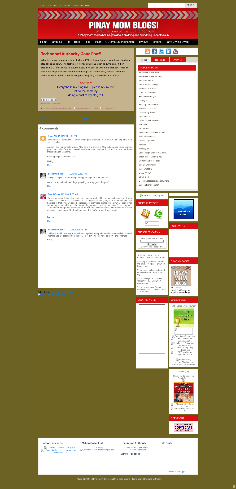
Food (87, 41)
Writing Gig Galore (147, 141)
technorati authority (50, 103)
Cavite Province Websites (183, 364)
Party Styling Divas (177, 41)
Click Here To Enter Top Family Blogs (183, 377)
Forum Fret (144, 125)
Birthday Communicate (149, 104)
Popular (143, 60)
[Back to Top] (234, 486)
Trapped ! (143, 145)
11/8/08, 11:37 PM (78, 174)
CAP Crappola (145, 169)
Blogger (182, 472)
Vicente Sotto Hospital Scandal (152, 133)
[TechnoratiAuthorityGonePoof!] (71, 53)
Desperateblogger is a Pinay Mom (154, 181)
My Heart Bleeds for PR (149, 137)
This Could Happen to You (150, 157)
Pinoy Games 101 (147, 80)
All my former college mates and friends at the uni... (151, 271)
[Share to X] (48, 100)
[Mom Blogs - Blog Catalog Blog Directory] (183, 345)
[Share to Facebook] (51, 100)
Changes (143, 100)
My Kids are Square (147, 88)
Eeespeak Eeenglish (148, 96)
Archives (178, 60)
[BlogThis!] (45, 100)
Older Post (128, 118)
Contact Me (65, 5)
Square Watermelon (148, 165)
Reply (49, 165)
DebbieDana (54, 194)
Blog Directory (188, 362)
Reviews (143, 41)
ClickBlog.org (183, 371)
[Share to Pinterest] (54, 100)
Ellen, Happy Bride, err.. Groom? (153, 153)
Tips (67, 41)
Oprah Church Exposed (149, 121)
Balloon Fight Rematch (149, 185)
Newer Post (44, 118)
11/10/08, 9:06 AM (69, 194)
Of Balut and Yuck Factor (149, 161)
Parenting (56, 41)
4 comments (107, 108)
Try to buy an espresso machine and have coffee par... (151, 262)
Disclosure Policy (82, 5)
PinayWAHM (54, 136)
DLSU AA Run (145, 173)
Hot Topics (160, 60)
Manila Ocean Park (147, 109)
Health (97, 41)
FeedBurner (158, 247)
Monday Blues (145, 149)
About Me (52, 5)
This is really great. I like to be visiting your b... (149, 280)
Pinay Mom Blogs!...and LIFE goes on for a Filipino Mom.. (118, 479)
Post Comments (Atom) (62, 292)
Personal (157, 41)
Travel (77, 41)
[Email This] (42, 100)
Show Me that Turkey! (148, 84)
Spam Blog (144, 177)
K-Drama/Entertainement (120, 41)
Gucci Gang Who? (147, 113)
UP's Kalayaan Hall (147, 92)
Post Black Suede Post (149, 72)
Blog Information (134, 447)
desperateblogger (56, 174)
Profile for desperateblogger (140, 448)
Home (42, 5)
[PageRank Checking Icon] (152, 195)
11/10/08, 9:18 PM (78, 230)
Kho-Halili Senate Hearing (150, 76)
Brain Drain (144, 129)
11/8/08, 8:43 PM (69, 136)
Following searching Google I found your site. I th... (149, 288)
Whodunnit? (144, 117)
